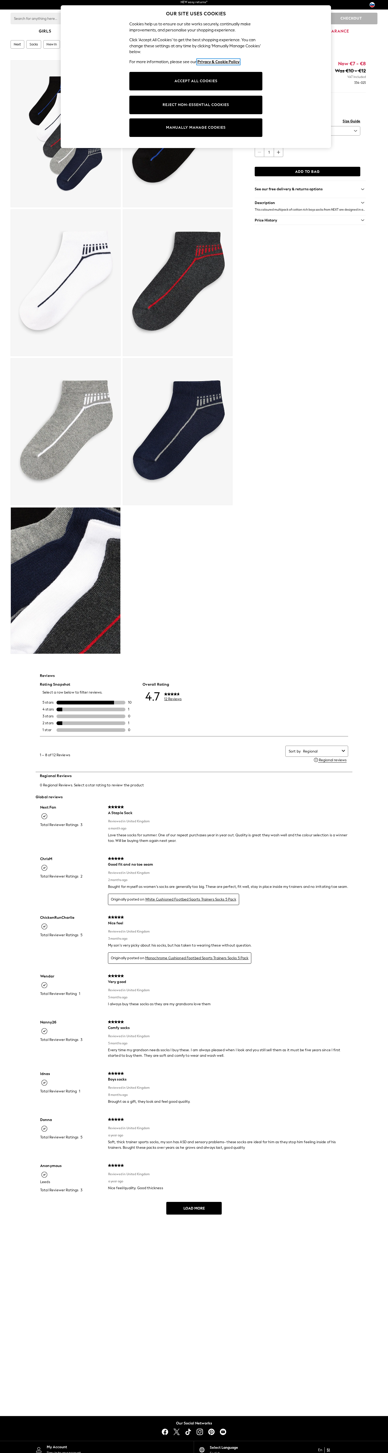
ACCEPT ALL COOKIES (195, 81)
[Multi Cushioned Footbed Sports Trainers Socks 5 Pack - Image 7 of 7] (65, 581)
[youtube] (223, 1432)
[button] (310, 202)
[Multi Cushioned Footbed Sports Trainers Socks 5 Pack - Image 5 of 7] (65, 431)
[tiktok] (188, 1432)
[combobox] (321, 751)
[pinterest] (211, 1432)
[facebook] (165, 1432)
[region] (196, 76)
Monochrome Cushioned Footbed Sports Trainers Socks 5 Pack (197, 958)
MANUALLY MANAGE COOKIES (196, 127)
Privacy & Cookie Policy (218, 61)
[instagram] (200, 1432)
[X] (176, 1432)
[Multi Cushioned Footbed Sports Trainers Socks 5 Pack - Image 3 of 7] (65, 283)
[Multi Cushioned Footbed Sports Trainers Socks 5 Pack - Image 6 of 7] (178, 431)
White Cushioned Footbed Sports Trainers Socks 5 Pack (190, 899)
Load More (194, 1208)
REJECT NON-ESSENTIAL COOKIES (196, 105)
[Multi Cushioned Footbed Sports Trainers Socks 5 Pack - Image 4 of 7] (178, 283)
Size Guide (351, 121)
